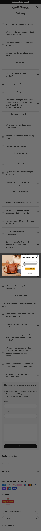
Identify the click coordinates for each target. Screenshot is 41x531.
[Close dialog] (37, 256)
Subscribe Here (30, 268)
